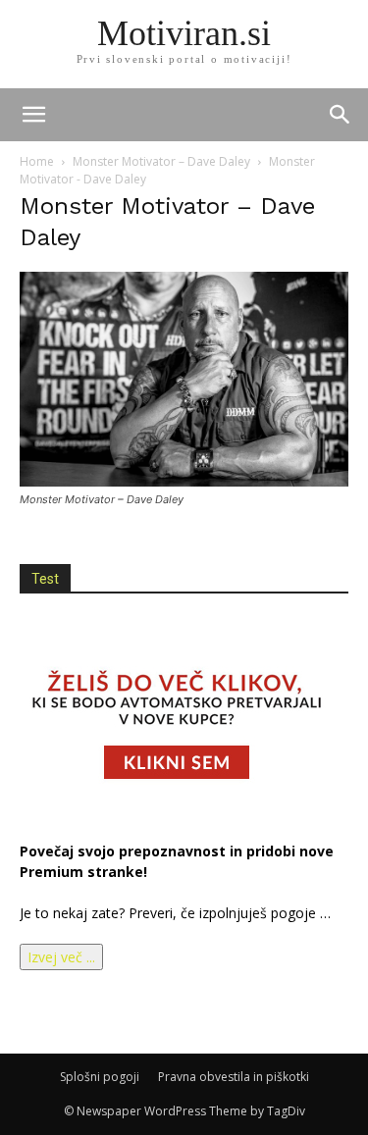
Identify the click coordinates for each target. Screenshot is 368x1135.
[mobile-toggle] (33, 114)
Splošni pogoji (99, 1076)
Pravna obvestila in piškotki (233, 1076)
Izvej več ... (61, 957)
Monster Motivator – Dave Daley (161, 161)
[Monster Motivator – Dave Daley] (184, 481)
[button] (340, 114)
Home (37, 161)
